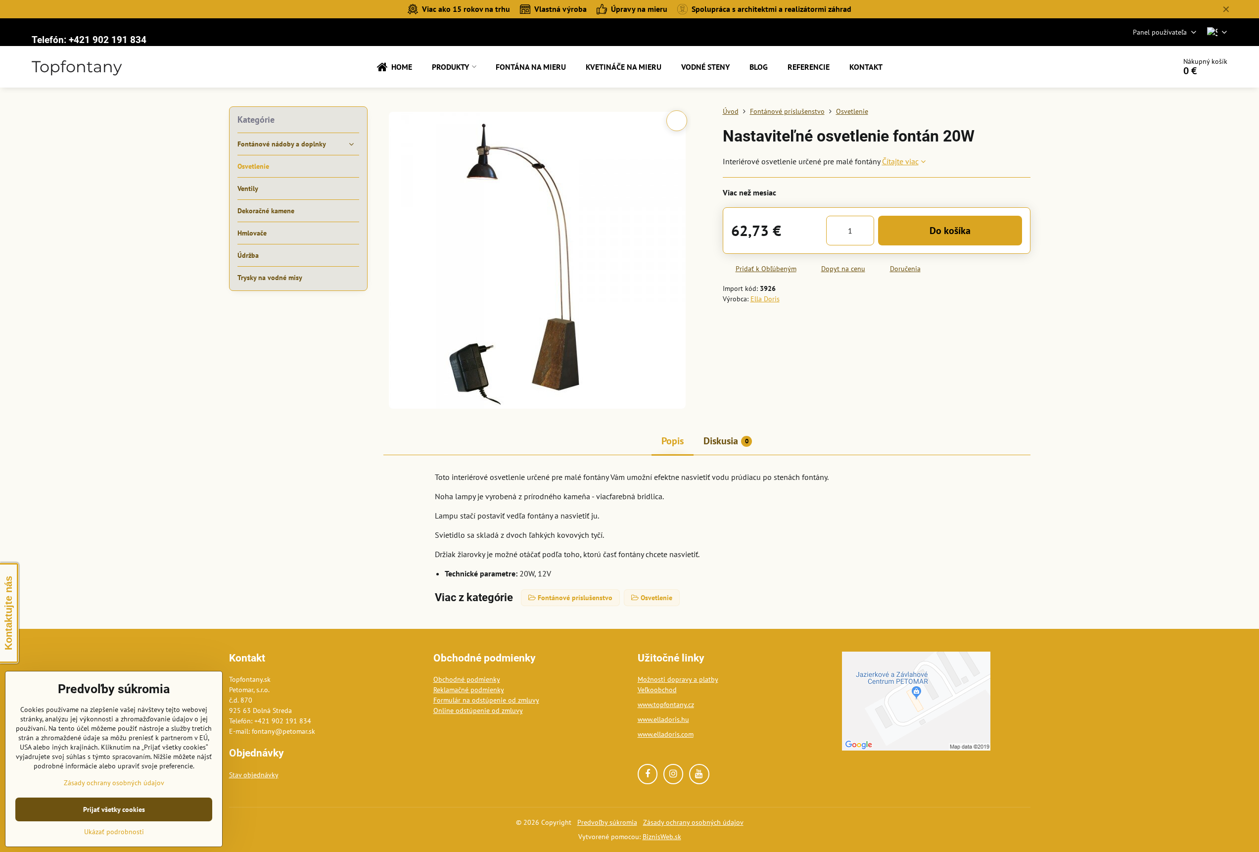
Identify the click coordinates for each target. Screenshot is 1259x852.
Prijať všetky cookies (114, 809)
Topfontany (77, 67)
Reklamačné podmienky (468, 689)
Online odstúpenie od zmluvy (478, 710)
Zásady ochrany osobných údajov (693, 822)
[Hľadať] (1140, 67)
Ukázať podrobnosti (114, 831)
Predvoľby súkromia (607, 822)
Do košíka (950, 230)
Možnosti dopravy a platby (678, 679)
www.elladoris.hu (663, 719)
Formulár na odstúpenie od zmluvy (486, 700)
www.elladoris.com (666, 734)
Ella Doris (765, 298)
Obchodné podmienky (466, 679)
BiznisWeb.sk (662, 836)
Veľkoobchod (657, 689)
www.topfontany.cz (666, 704)
